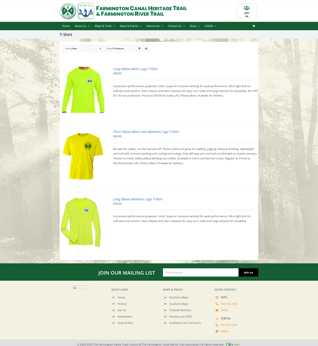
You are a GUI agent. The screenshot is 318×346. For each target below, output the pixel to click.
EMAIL (224, 310)
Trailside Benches (180, 310)
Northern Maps (178, 297)
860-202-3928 (229, 304)
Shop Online (125, 323)
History (122, 304)
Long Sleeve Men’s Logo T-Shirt (135, 69)
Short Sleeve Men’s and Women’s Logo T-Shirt (146, 131)
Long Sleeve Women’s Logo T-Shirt (137, 199)
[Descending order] (100, 48)
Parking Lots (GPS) (180, 316)
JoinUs (246, 14)
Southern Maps (178, 304)
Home (121, 297)
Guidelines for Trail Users (185, 323)
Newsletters (125, 316)
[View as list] (146, 48)
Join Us (122, 310)
